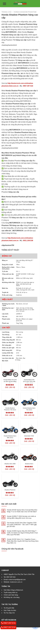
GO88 (12, 600)
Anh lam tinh (6, 600)
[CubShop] (20, 3)
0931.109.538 (28, 240)
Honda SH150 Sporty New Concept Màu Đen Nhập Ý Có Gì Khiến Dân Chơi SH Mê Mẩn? (22, 511)
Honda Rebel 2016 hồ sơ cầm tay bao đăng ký (10, 381)
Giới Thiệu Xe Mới (10, 610)
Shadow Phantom (10, 490)
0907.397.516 (28, 86)
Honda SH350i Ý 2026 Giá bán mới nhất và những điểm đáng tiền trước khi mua (21, 517)
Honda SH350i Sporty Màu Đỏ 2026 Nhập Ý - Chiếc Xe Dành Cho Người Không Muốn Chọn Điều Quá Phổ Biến (22, 532)
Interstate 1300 (29, 436)
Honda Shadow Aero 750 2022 (29, 409)
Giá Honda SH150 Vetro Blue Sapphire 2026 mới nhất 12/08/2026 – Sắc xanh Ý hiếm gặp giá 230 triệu (22, 524)
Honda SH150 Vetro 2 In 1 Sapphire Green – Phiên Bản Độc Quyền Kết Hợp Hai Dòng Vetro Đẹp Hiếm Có (22, 541)
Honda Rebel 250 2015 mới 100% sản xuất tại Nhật (29, 381)
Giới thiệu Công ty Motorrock (13, 590)
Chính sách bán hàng (11, 595)
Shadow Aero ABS (10, 463)
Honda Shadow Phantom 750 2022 (10, 409)
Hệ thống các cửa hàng (11, 597)
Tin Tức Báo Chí (9, 613)
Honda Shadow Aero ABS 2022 (10, 436)
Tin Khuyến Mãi (9, 608)
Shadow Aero (29, 463)
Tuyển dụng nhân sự (10, 592)
